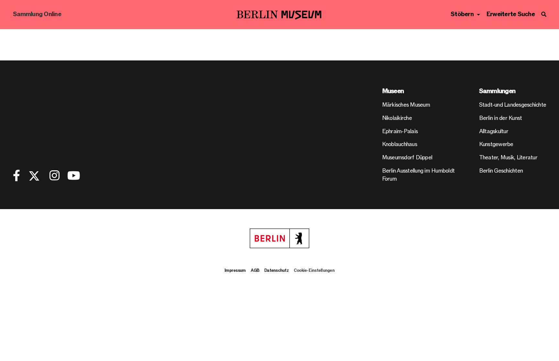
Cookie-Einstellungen (314, 270)
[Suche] (543, 14)
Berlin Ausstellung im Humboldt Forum (418, 175)
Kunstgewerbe (496, 144)
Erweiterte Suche (511, 14)
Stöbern (462, 14)
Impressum (235, 270)
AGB (255, 270)
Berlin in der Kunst (500, 118)
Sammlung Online (37, 14)
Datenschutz (276, 270)
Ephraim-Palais (400, 131)
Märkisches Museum (406, 105)
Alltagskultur (493, 131)
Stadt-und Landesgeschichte (512, 105)
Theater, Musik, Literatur (508, 157)
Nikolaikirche (397, 118)
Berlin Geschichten (501, 171)
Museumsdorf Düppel (407, 157)
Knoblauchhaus (399, 144)
